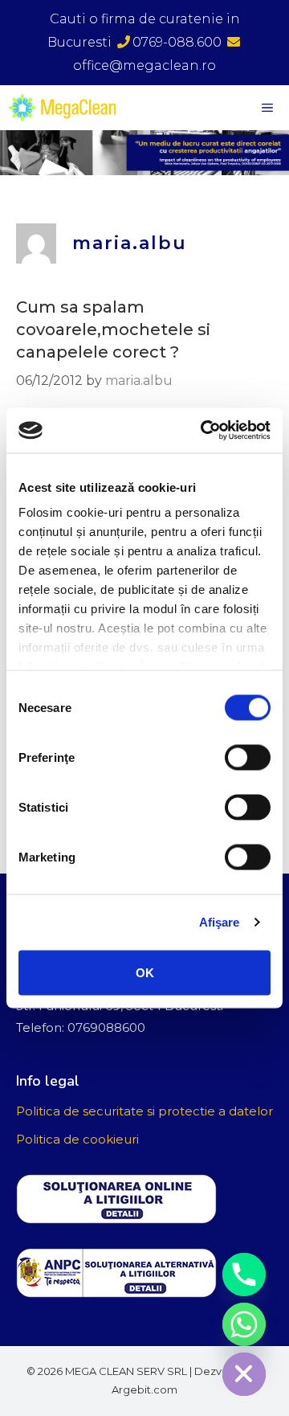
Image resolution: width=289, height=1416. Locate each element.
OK (145, 972)
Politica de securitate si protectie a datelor (144, 1111)
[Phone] (244, 1274)
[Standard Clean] (66, 107)
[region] (144, 152)
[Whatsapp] (244, 1324)
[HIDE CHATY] (244, 1374)
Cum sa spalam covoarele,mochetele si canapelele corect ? (113, 329)
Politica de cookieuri (77, 1139)
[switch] (248, 757)
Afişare (219, 922)
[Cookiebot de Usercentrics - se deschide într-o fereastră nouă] (204, 430)
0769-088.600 (177, 42)
